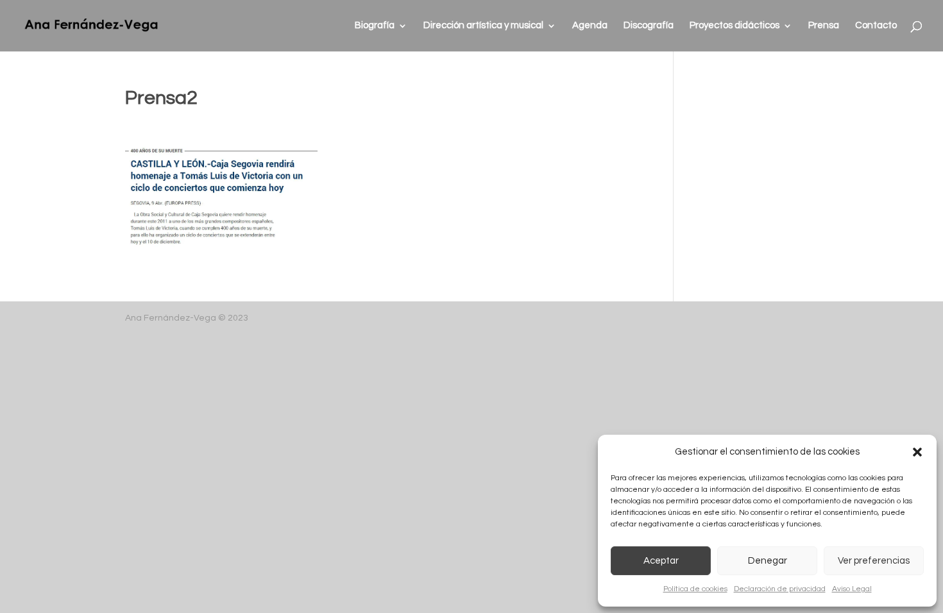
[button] (917, 452)
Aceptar (661, 561)
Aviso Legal (852, 589)
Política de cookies (695, 589)
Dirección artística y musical (483, 25)
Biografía (375, 25)
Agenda (589, 25)
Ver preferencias (874, 561)
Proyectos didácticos (734, 25)
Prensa (823, 25)
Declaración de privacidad (780, 589)
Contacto (876, 25)
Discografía (649, 25)
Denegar (767, 561)
